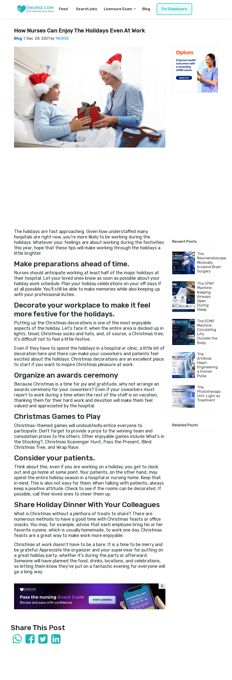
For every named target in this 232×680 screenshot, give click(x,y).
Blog (146, 9)
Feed (63, 9)
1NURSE (62, 38)
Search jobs (86, 9)
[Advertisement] (89, 186)
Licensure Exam (118, 9)
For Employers (174, 9)
